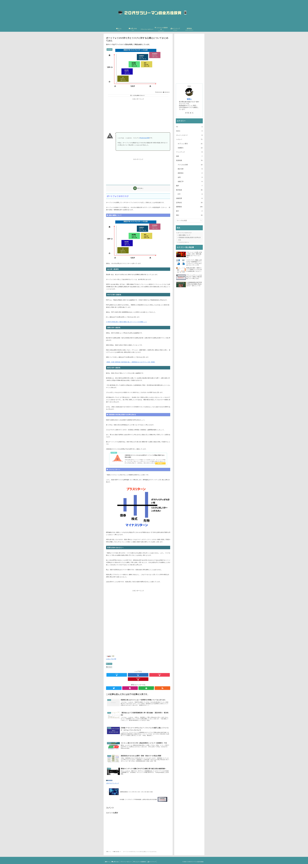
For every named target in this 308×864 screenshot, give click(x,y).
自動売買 (189, 198)
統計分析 (190, 169)
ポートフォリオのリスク (185, 232)
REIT (109, 322)
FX (189, 127)
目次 (138, 188)
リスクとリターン (184, 242)
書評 (189, 185)
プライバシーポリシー (126, 861)
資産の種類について (184, 235)
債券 (189, 156)
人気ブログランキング (112, 783)
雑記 (189, 215)
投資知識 (110, 663)
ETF (190, 194)
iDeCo (189, 131)
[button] (201, 220)
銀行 (189, 211)
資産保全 (190, 173)
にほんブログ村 (111, 659)
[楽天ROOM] (130, 688)
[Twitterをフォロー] (114, 688)
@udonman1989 (144, 138)
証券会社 (189, 202)
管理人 (189, 99)
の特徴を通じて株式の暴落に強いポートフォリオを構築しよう (129, 322)
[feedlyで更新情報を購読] (190, 113)
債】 (154, 362)
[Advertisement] (138, 111)
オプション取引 (190, 143)
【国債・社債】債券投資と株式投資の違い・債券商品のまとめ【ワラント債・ (128, 362)
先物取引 (190, 148)
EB (152, 362)
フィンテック (189, 152)
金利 (190, 177)
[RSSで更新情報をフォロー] (162, 688)
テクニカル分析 (190, 164)
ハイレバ (189, 139)
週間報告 (189, 207)
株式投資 (189, 190)
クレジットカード (189, 135)
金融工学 (190, 181)
